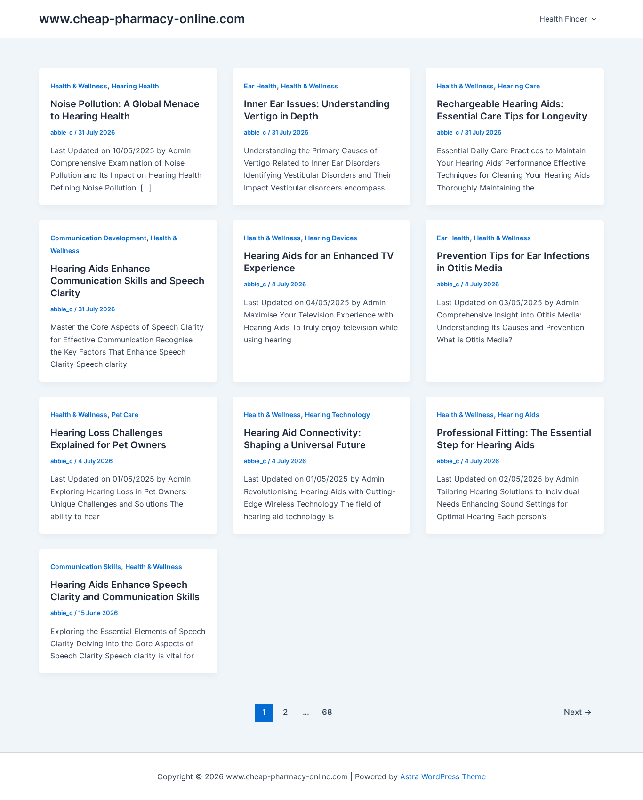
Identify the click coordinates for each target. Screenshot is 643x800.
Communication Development (98, 238)
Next (578, 712)
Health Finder (563, 19)
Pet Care (125, 415)
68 (327, 712)
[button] (591, 19)
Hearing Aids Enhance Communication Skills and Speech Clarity (127, 281)
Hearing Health (135, 86)
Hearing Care (519, 86)
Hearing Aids (518, 415)
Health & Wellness (78, 86)
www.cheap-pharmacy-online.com (142, 18)
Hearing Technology (337, 415)
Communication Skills (85, 566)
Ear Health (260, 86)
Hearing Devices (331, 238)
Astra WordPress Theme (443, 776)
